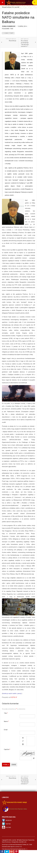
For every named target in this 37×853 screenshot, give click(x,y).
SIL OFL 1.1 (24, 849)
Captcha (7, 749)
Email (5, 729)
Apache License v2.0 (16, 846)
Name (6, 721)
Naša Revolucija (6, 842)
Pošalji (6, 764)
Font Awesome (6, 849)
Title (6, 713)
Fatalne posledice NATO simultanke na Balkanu (18, 17)
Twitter (8, 824)
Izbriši (14, 764)
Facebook (9, 820)
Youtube (8, 827)
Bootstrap (4, 844)
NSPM (13, 697)
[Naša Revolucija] (15, 2)
